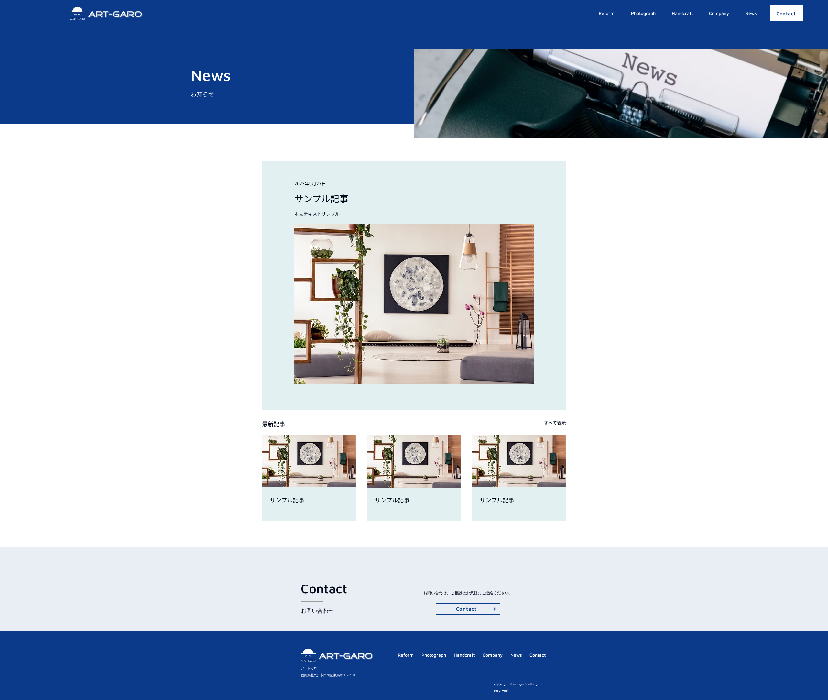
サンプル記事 (287, 500)
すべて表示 (555, 423)
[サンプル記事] (309, 461)
